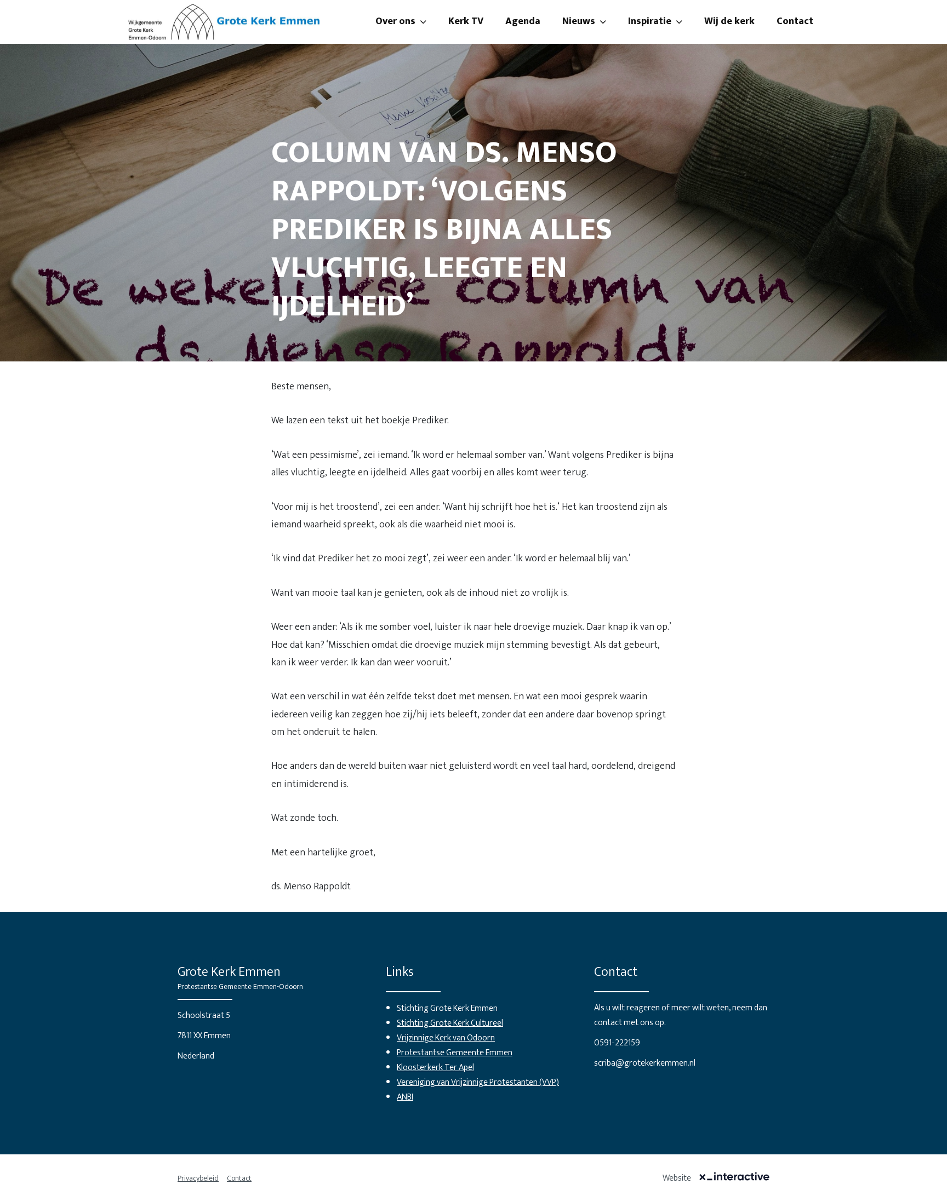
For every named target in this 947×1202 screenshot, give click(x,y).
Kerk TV (465, 21)
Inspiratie (649, 21)
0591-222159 (617, 1043)
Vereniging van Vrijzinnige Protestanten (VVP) (478, 1082)
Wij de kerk (729, 21)
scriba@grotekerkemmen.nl (644, 1063)
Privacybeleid (198, 1178)
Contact (795, 21)
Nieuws (578, 21)
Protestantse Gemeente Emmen (454, 1052)
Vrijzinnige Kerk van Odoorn (446, 1038)
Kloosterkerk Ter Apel (435, 1067)
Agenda (522, 21)
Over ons (395, 21)
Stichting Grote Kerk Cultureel (450, 1023)
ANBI (405, 1097)
